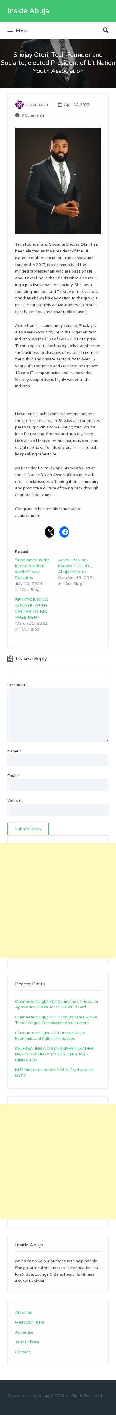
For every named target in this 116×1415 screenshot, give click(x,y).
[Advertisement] (58, 900)
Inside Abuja (28, 11)
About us (23, 1312)
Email (13, 775)
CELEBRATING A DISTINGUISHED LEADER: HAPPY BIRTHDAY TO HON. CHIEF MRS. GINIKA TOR (54, 1054)
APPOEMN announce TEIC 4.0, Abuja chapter (75, 565)
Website (15, 800)
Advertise (24, 1332)
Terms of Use (27, 1342)
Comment (17, 685)
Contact (22, 1352)
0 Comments (33, 115)
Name (14, 751)
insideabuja (37, 104)
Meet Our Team (29, 1322)
